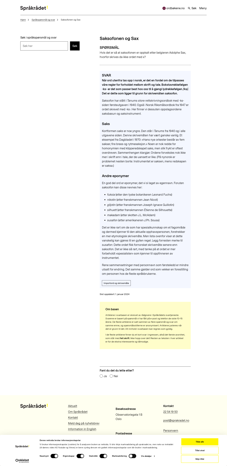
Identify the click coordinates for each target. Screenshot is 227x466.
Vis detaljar (146, 456)
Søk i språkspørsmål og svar (38, 37)
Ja (105, 376)
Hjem (23, 19)
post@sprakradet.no (176, 420)
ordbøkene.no (175, 8)
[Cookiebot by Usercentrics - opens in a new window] (22, 461)
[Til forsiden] (34, 8)
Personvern (170, 430)
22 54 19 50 (170, 412)
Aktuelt (72, 406)
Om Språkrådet (77, 412)
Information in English (82, 429)
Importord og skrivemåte (116, 283)
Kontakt (73, 417)
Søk (194, 8)
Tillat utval (200, 450)
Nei (116, 376)
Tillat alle (200, 442)
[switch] (80, 456)
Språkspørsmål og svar (43, 19)
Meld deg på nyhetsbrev (83, 423)
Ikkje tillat (199, 459)
